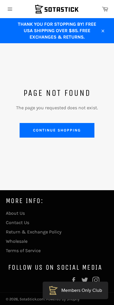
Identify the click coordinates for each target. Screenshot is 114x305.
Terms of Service (23, 250)
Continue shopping (57, 130)
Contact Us (17, 222)
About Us (15, 213)
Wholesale (16, 241)
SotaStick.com (32, 299)
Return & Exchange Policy (33, 232)
